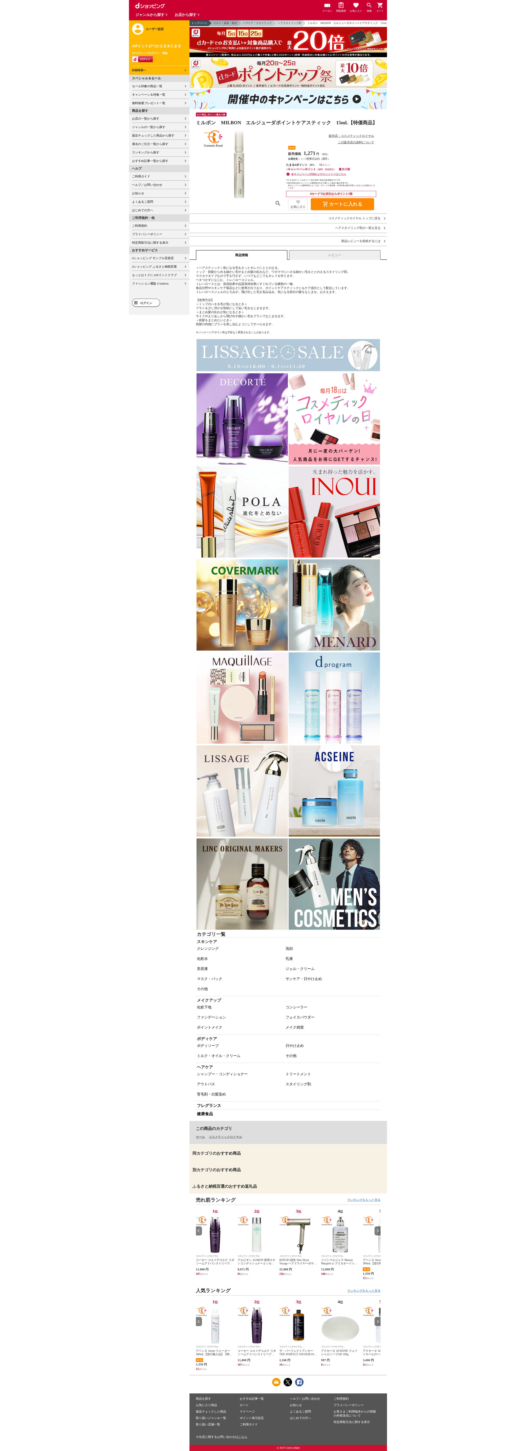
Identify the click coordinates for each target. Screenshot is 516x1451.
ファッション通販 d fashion (150, 283)
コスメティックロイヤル (225, 1136)
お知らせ (138, 193)
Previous (199, 1230)
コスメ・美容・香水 (225, 23)
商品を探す (203, 1398)
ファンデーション (211, 1017)
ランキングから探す (145, 152)
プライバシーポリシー (147, 234)
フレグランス (209, 1105)
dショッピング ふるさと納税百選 (154, 266)
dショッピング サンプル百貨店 (153, 258)
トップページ (199, 23)
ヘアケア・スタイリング (257, 23)
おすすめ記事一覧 (252, 1398)
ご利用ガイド (141, 176)
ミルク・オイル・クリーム (218, 1056)
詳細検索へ (139, 70)
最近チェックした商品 (211, 1411)
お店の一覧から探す (145, 118)
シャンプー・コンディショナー (222, 1074)
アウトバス (206, 1084)
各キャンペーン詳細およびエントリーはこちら (318, 174)
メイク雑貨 (295, 1027)
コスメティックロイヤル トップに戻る (354, 218)
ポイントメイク (209, 1027)
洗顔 (289, 949)
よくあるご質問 (142, 201)
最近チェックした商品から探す (153, 135)
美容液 (202, 969)
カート (244, 1405)
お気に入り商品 (206, 1405)
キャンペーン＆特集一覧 (148, 94)
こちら (242, 1437)
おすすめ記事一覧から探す (150, 160)
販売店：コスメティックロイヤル (351, 136)
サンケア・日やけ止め (304, 979)
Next (378, 1230)
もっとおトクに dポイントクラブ (154, 275)
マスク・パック (209, 979)
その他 (202, 989)
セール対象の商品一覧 (147, 86)
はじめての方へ (142, 210)
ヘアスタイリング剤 (289, 23)
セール (200, 1136)
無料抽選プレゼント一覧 (148, 103)
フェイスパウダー (300, 1017)
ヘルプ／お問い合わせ (147, 184)
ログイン (146, 303)
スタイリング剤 (298, 1084)
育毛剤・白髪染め (211, 1094)
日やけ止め (295, 1046)
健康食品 (205, 1114)
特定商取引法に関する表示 (150, 242)
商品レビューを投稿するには (361, 241)
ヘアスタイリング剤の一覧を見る (358, 228)
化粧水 (202, 959)
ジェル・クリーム (300, 969)
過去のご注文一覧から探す (150, 144)
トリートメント (298, 1074)
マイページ (247, 1411)
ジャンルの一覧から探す (148, 127)
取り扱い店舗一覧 (208, 1424)
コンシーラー (296, 1007)
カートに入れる (342, 204)
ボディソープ (208, 1046)
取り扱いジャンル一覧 (211, 1418)
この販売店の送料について (356, 142)
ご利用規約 (139, 225)
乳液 (289, 959)
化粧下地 (204, 1007)
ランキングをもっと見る (364, 1200)
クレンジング (208, 949)
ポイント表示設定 (252, 1418)
